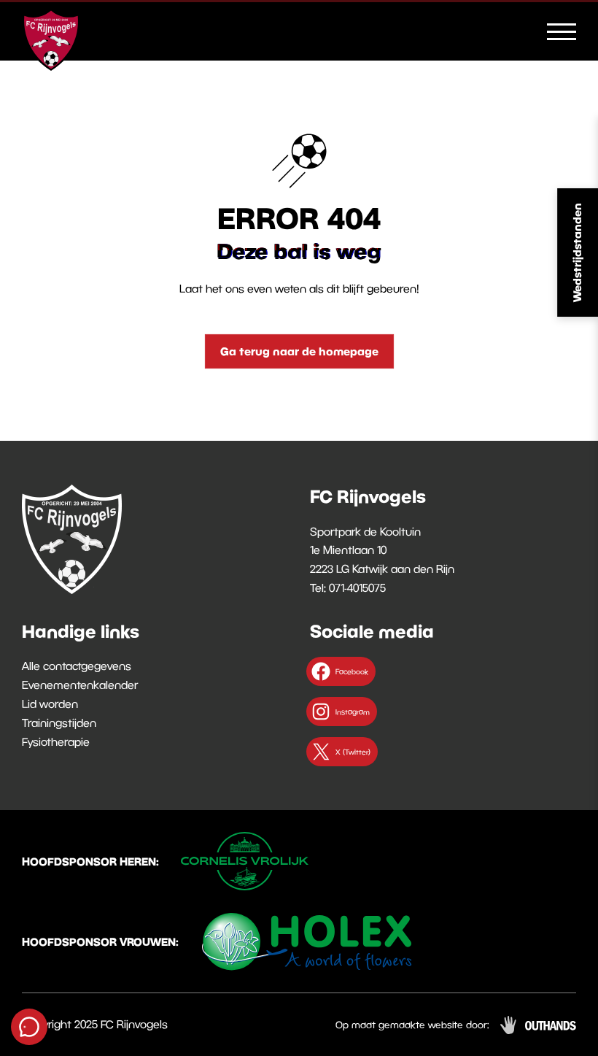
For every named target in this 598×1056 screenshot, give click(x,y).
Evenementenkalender (80, 684)
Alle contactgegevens (76, 665)
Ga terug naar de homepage (299, 351)
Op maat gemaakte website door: (412, 1024)
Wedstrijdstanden (576, 252)
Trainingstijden (59, 722)
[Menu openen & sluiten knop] (561, 30)
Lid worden (50, 703)
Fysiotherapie (56, 741)
